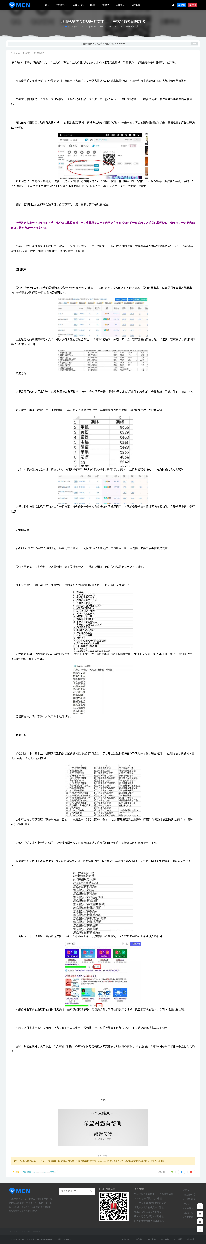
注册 (193, 5)
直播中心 (120, 5)
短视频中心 (61, 5)
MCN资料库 (133, 27)
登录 (182, 5)
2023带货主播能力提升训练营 (149, 1221)
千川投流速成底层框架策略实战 (150, 1203)
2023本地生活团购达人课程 (148, 1198)
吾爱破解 (37, 1231)
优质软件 (105, 5)
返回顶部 (191, 1240)
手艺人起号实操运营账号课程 (149, 1216)
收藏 (16, 1172)
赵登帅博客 (26, 1231)
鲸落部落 (30, 1240)
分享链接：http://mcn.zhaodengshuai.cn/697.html (40, 1172)
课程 (92, 5)
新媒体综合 (78, 5)
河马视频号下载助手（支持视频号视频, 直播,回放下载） (162, 1194)
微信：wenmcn (64, 1240)
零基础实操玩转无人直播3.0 (148, 1212)
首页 (47, 5)
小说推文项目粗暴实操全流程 (149, 1207)
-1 (56, 1240)
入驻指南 (135, 5)
